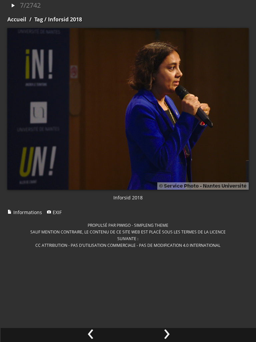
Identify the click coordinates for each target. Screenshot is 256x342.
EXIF (56, 212)
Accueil (16, 19)
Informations (27, 212)
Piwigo (124, 225)
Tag (38, 19)
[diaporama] (13, 6)
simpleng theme (151, 225)
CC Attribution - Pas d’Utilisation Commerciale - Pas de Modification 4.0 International (127, 245)
